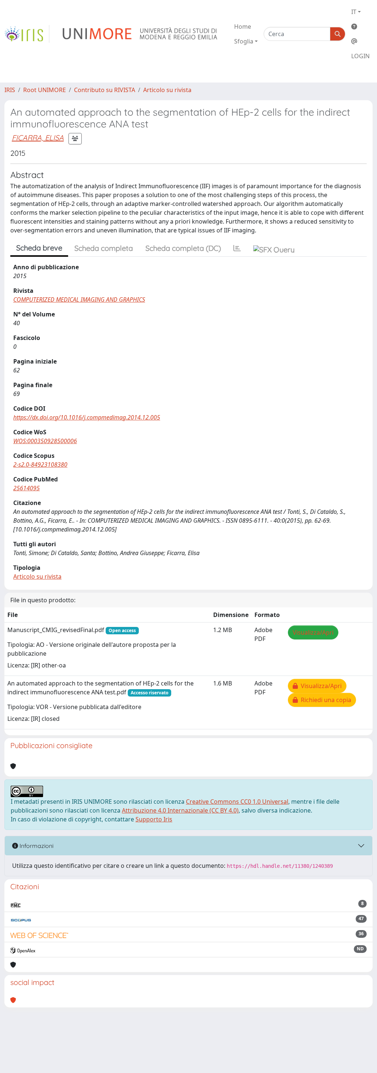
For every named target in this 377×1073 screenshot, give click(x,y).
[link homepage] (26, 34)
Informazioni (35, 845)
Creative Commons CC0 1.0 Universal (237, 801)
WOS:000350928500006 (45, 441)
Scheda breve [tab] (39, 247)
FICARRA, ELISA (38, 137)
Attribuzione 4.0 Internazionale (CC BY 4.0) (180, 810)
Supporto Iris (153, 819)
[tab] (237, 248)
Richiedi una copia (324, 700)
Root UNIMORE (44, 90)
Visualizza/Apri (313, 632)
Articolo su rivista (167, 90)
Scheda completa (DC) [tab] (183, 248)
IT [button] (353, 12)
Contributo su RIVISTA (104, 90)
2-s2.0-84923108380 (40, 464)
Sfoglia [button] (243, 41)
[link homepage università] (140, 34)
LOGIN (360, 56)
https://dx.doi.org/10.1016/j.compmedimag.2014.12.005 (86, 417)
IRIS (9, 90)
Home (242, 26)
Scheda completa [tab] (103, 248)
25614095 (26, 488)
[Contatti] (360, 41)
